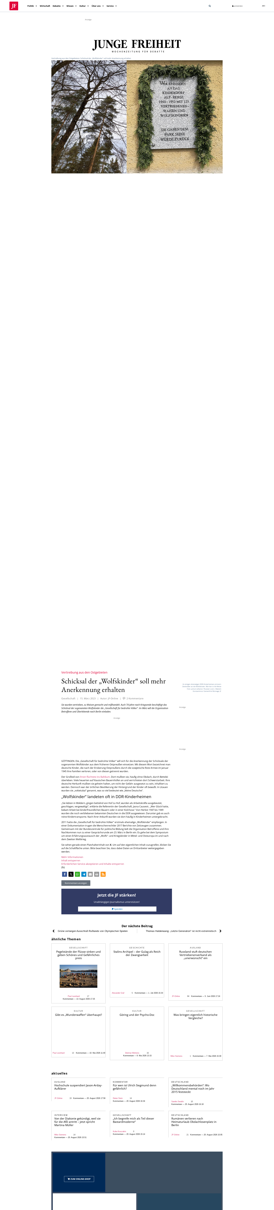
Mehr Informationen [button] (72, 857)
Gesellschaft (68, 698)
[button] (210, 6)
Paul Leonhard (74, 996)
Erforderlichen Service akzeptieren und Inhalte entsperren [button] (92, 863)
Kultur (82, 6)
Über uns (96, 6)
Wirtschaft (45, 6)
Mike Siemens (176, 1056)
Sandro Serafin (177, 1101)
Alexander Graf (118, 993)
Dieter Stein (118, 1098)
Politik (30, 6)
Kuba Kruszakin (119, 1131)
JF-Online (176, 996)
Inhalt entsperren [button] (70, 860)
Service (110, 6)
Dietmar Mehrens (132, 1053)
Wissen (70, 6)
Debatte (57, 6)
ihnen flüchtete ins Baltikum (95, 776)
